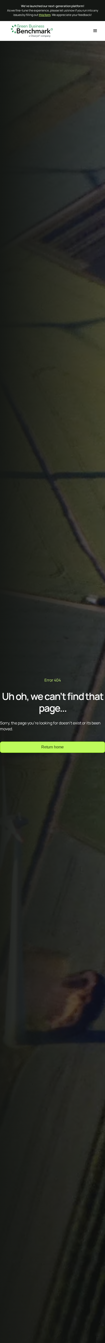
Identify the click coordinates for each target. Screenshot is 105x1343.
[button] (95, 31)
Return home (52, 747)
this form (45, 15)
